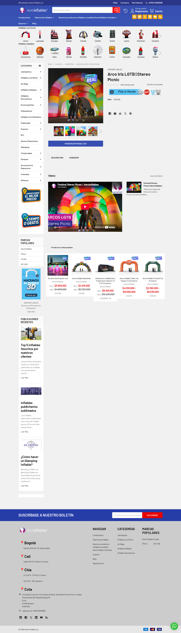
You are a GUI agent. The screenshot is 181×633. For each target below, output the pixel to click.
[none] (75, 95)
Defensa (24, 180)
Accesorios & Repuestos (27, 166)
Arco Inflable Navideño (81, 278)
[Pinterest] (130, 113)
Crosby (23, 259)
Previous (20, 36)
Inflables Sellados (29, 90)
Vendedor (74, 157)
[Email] (115, 113)
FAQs (115, 2)
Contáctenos (24, 17)
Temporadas (26, 153)
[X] (145, 17)
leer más (24, 377)
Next (160, 36)
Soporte (22, 23)
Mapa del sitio (98, 563)
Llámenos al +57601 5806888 (33, 611)
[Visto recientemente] (126, 11)
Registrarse (141, 11)
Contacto (125, 2)
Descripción (57, 157)
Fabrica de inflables (43, 17)
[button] (135, 92)
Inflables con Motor (29, 78)
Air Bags (24, 84)
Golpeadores (26, 111)
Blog (34, 23)
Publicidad (25, 123)
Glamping (25, 147)
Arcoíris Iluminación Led (58, 278)
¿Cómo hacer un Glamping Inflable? (29, 460)
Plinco (23, 254)
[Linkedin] (150, 17)
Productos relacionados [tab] (62, 247)
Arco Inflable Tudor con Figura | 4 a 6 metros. (129, 279)
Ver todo (24, 264)
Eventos (24, 129)
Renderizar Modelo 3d (75, 143)
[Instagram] (134, 17)
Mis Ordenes (137, 2)
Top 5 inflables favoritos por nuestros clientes (30, 350)
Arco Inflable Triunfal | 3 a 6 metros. (153, 279)
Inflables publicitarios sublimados (29, 406)
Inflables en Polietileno (31, 117)
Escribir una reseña (155, 84)
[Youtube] (155, 17)
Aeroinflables (26, 249)
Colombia (25, 174)
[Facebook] (139, 17)
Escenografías (27, 105)
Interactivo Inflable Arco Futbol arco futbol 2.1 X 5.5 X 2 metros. (105, 280)
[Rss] (160, 17)
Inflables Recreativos (26, 97)
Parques (24, 159)
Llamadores (26, 72)
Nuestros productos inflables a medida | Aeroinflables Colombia (87, 17)
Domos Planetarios (29, 141)
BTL (22, 135)
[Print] (120, 113)
